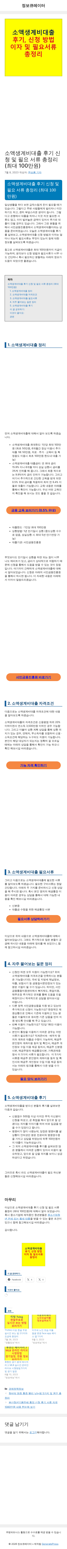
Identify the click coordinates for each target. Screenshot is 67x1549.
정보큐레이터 (33, 5)
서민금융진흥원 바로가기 (33, 677)
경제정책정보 (16, 1388)
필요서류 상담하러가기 (34, 919)
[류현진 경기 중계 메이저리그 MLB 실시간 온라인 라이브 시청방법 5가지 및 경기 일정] (17, 1354)
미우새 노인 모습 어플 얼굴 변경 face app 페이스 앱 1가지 (44, 1333)
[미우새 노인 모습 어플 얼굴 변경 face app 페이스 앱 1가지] (44, 1322)
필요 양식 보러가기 (33, 1079)
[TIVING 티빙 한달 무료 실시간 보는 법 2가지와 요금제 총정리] (17, 1322)
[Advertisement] (33, 114)
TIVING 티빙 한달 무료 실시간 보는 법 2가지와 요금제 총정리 (16, 1333)
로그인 (33, 1432)
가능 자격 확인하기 (33, 765)
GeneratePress (50, 1543)
